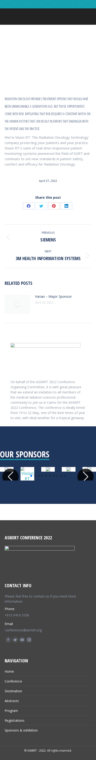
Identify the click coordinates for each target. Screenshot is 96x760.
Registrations (14, 720)
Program (11, 710)
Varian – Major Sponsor (53, 296)
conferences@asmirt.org (23, 630)
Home (9, 671)
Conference (13, 681)
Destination (13, 691)
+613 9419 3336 (17, 615)
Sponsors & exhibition (21, 730)
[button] (31, 476)
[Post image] (17, 304)
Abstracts (12, 701)
